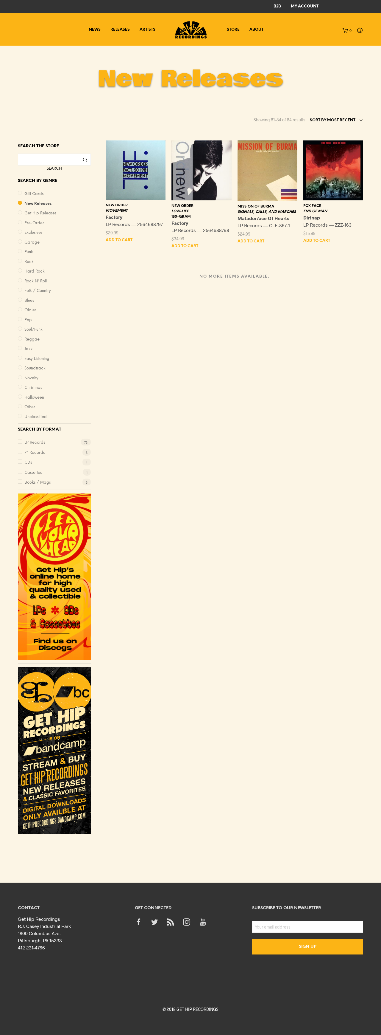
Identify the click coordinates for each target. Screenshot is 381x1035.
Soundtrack (35, 368)
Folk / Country (37, 291)
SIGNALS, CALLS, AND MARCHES (267, 212)
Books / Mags (37, 483)
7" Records (34, 453)
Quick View (139, 194)
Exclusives (33, 233)
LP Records (34, 443)
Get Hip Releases (40, 213)
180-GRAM (181, 217)
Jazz (28, 349)
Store (233, 30)
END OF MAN (315, 211)
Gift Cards (33, 194)
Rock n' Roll (35, 281)
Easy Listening (36, 359)
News (95, 30)
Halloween (34, 398)
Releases (120, 30)
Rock (29, 262)
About (256, 30)
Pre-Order (34, 223)
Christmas (33, 388)
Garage (32, 243)
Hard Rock (34, 271)
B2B (277, 6)
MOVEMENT (117, 211)
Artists (147, 30)
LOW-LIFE (180, 211)
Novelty (31, 378)
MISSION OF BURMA (256, 206)
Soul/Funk (33, 330)
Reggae (32, 339)
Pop (28, 320)
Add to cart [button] (119, 240)
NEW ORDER (117, 205)
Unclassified (35, 417)
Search (54, 169)
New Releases (37, 204)
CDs (28, 463)
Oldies (30, 310)
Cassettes (33, 473)
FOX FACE (312, 206)
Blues (29, 301)
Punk (28, 252)
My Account (304, 6)
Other (29, 407)
